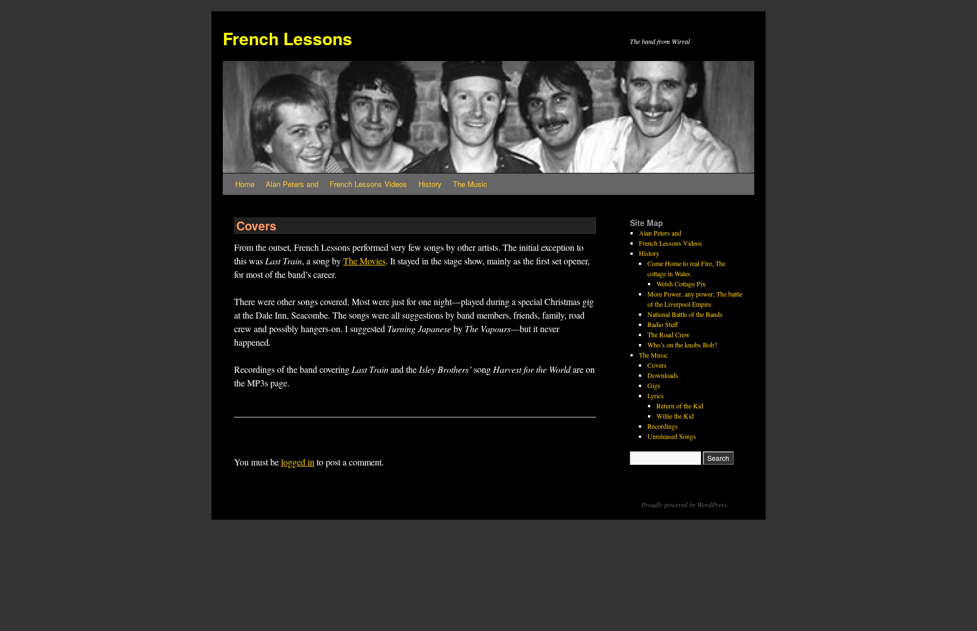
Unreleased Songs (671, 436)
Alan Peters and (292, 184)
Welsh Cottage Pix (681, 283)
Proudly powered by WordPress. (685, 504)
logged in (297, 462)
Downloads (662, 375)
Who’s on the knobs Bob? (682, 344)
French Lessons (287, 38)
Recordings (662, 425)
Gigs (653, 385)
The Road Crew (668, 334)
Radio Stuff (662, 324)
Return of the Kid (679, 405)
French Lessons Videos (368, 184)
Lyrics (655, 395)
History (430, 184)
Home (244, 184)
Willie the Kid (675, 415)
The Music (470, 184)
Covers (657, 364)
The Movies (364, 261)
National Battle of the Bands (685, 314)
